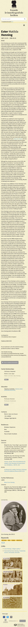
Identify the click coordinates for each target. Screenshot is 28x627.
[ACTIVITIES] (12, 569)
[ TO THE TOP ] (4, 500)
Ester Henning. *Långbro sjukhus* (12, 548)
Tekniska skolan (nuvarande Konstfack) (13, 389)
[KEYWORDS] (12, 608)
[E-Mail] (11, 617)
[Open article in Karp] (3, 542)
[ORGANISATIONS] (12, 582)
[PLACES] (12, 595)
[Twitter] (8, 617)
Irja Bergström (4, 335)
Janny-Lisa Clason (17, 139)
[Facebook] (4, 617)
